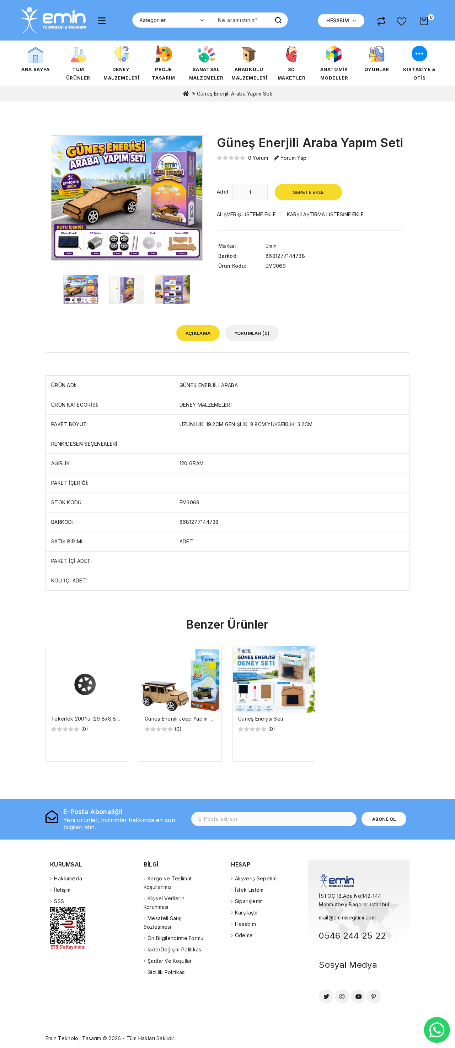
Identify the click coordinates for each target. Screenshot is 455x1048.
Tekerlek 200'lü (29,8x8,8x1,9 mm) (94, 719)
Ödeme (244, 935)
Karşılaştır (246, 912)
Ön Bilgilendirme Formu (176, 938)
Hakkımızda (68, 878)
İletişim (62, 890)
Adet (223, 192)
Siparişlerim (249, 901)
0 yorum (258, 158)
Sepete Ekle (308, 192)
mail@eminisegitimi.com (347, 917)
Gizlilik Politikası (167, 972)
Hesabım (245, 924)
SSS (59, 901)
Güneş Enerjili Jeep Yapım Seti (182, 719)
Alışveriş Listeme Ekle (246, 214)
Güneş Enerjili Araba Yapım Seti (234, 94)
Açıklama (198, 333)
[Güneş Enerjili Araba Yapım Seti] (80, 289)
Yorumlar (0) (252, 333)
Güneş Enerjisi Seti (260, 719)
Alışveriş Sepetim (256, 878)
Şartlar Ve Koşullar (170, 961)
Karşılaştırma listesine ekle (325, 214)
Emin (271, 246)
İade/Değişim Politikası (175, 949)
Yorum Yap (293, 158)
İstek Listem (249, 890)
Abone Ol (384, 819)
